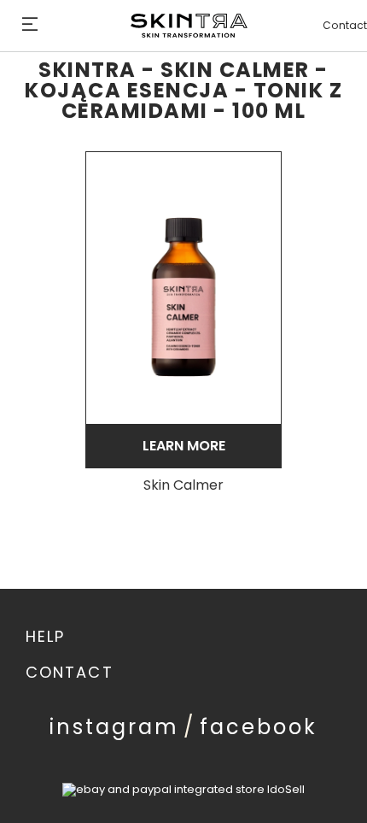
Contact (345, 25)
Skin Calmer (183, 486)
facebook (258, 727)
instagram (114, 727)
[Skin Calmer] (183, 288)
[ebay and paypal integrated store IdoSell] (183, 789)
